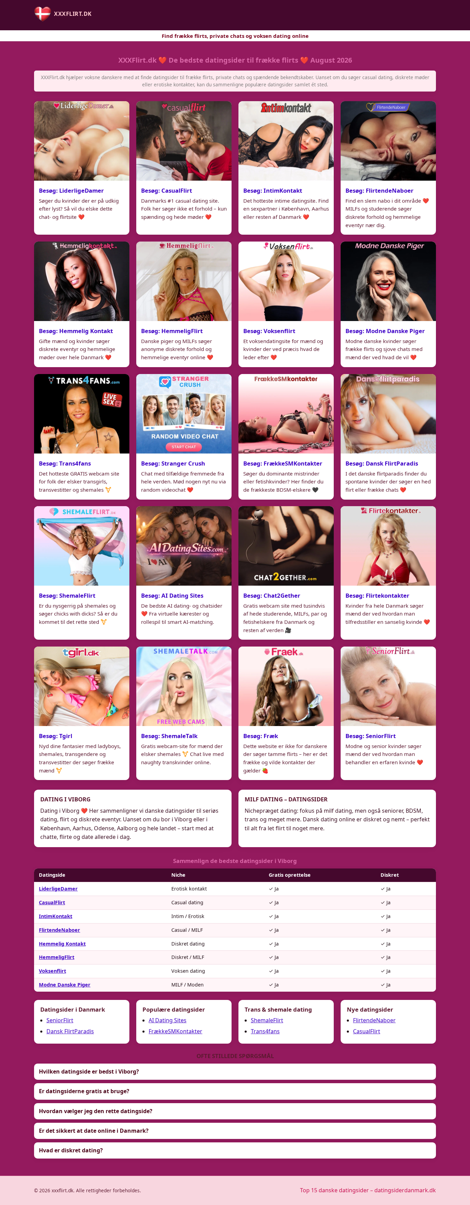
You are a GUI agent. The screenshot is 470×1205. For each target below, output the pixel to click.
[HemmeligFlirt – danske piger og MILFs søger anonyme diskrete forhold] (184, 281)
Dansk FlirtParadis (70, 1031)
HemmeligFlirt (56, 957)
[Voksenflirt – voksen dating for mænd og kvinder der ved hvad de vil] (286, 281)
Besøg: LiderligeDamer (71, 190)
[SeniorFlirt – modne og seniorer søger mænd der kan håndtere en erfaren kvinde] (388, 686)
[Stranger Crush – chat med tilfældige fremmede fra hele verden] (184, 414)
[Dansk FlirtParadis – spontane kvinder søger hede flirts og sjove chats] (388, 414)
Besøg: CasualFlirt (166, 190)
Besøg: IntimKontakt (272, 190)
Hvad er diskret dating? (71, 1150)
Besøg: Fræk (260, 736)
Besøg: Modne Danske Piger (385, 331)
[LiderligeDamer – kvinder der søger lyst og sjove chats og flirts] (81, 141)
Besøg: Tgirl (55, 736)
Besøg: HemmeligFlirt (172, 331)
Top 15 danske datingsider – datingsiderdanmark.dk (368, 1190)
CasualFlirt (52, 902)
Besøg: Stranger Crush (173, 463)
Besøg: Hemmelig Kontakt (76, 331)
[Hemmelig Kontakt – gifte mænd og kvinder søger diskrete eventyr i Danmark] (81, 281)
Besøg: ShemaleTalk (169, 736)
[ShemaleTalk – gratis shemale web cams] (184, 686)
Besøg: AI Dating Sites (172, 595)
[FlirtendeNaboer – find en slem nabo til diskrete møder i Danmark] (388, 141)
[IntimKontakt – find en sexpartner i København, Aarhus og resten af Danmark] (286, 141)
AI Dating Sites (167, 1020)
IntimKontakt (55, 916)
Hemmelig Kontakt (62, 943)
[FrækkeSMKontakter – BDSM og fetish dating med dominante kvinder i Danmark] (286, 414)
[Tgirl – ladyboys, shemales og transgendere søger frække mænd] (81, 686)
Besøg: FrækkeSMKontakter (282, 463)
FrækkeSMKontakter (175, 1031)
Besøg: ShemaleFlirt (67, 595)
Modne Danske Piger (64, 984)
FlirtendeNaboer (59, 930)
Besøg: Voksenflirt (269, 331)
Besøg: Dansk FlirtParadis (381, 463)
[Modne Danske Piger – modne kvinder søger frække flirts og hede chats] (388, 281)
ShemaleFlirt (267, 1020)
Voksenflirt (52, 971)
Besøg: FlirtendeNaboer (379, 190)
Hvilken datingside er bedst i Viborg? (89, 1071)
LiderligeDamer (58, 888)
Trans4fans (265, 1031)
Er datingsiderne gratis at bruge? (84, 1091)
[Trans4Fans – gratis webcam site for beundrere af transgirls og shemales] (81, 414)
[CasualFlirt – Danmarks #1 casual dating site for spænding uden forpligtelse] (184, 141)
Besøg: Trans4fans (65, 463)
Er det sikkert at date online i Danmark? (94, 1130)
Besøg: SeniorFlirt (370, 736)
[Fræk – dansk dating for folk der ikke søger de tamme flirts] (286, 686)
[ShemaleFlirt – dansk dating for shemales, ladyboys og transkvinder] (81, 546)
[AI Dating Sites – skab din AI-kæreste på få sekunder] (184, 546)
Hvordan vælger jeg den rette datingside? (95, 1111)
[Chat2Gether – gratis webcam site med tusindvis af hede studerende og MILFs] (286, 546)
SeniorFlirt (59, 1020)
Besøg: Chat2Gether (271, 595)
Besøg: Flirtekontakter (377, 595)
